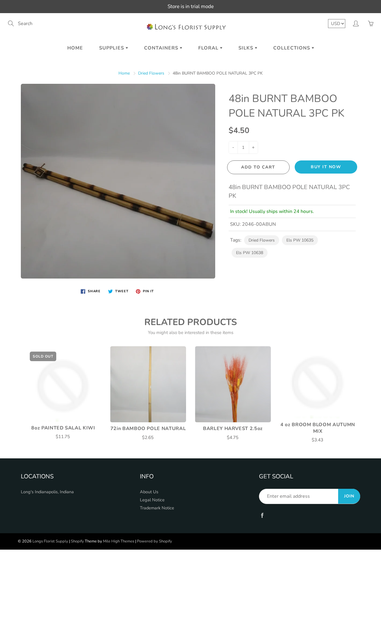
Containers (162, 48)
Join (349, 496)
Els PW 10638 (249, 253)
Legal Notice (152, 500)
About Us (149, 492)
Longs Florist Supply (50, 541)
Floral (209, 48)
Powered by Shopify (154, 541)
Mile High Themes (118, 541)
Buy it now (326, 167)
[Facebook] (262, 515)
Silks (246, 48)
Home (75, 48)
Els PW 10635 (299, 240)
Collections (292, 48)
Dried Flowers (151, 73)
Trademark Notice (157, 508)
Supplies (112, 48)
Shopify (77, 541)
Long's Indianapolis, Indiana (47, 492)
